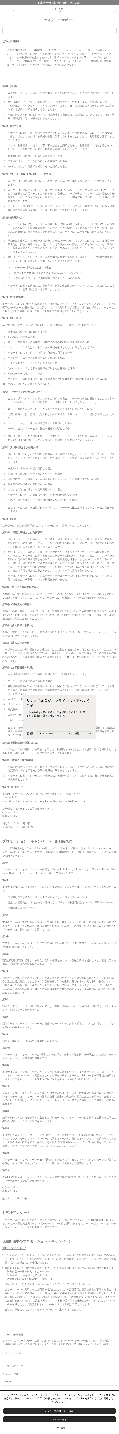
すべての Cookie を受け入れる (59, 1411)
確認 (77, 733)
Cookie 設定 (59, 1428)
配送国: (30, 733)
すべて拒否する (59, 1419)
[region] (59, 1412)
